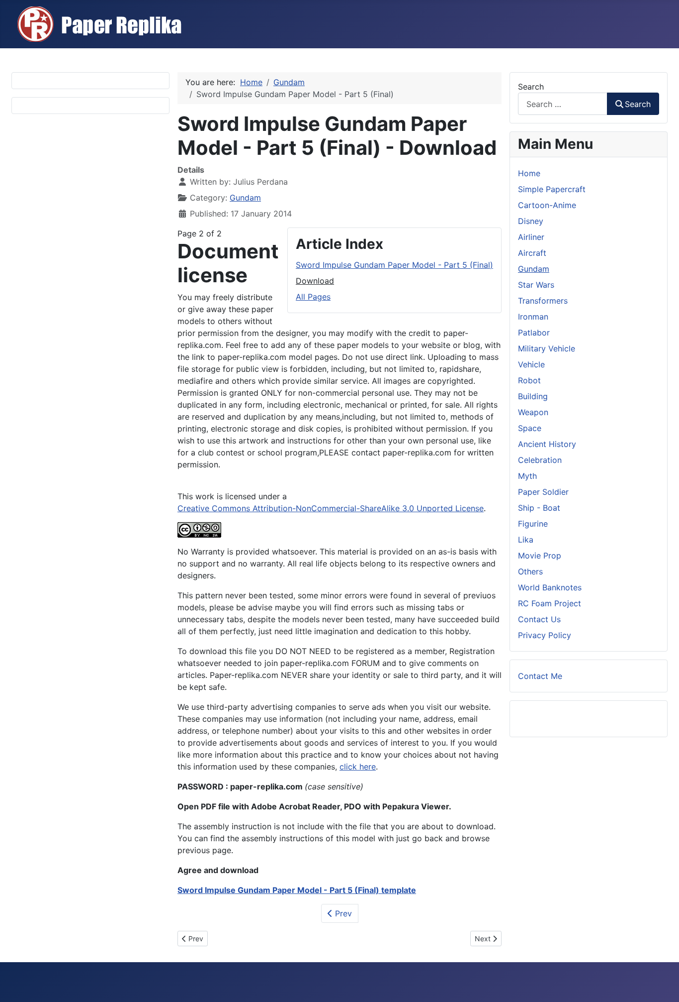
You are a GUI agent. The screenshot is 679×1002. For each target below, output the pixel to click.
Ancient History (547, 444)
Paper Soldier (543, 492)
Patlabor (534, 332)
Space (529, 428)
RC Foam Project (549, 603)
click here (358, 767)
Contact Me (540, 676)
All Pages (313, 297)
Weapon (533, 412)
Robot (529, 380)
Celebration (540, 460)
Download (315, 281)
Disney (530, 221)
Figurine (533, 524)
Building (533, 396)
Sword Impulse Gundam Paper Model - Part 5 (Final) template (296, 890)
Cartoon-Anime (547, 205)
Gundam (245, 198)
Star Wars (536, 285)
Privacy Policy (544, 635)
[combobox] (562, 104)
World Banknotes (550, 587)
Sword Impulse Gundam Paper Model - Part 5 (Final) (394, 265)
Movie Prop (539, 555)
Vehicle (531, 364)
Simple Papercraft (552, 189)
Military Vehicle (546, 348)
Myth (527, 476)
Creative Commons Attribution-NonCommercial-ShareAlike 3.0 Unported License (330, 508)
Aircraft (532, 253)
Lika (525, 540)
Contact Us (539, 619)
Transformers (543, 301)
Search (531, 87)
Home (529, 173)
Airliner (531, 237)
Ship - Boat (539, 508)
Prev (342, 913)
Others (530, 571)
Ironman (533, 317)
